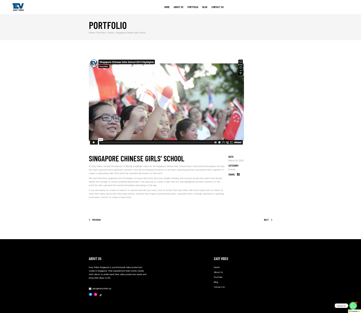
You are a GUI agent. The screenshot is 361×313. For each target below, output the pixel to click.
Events (231, 169)
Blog (216, 282)
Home (217, 267)
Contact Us (106, 197)
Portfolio (218, 277)
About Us (218, 272)
